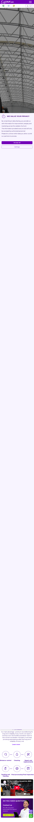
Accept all (17, 142)
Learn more (16, 744)
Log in (30, 5)
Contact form (8, 815)
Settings (17, 147)
